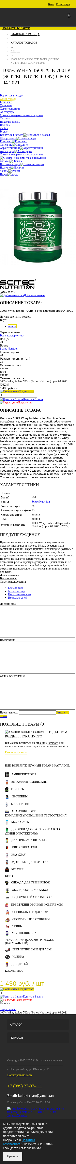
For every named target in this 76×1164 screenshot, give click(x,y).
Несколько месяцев (19, 594)
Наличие (5, 167)
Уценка (18, 956)
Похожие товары (10, 164)
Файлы (4, 170)
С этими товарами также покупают (21, 154)
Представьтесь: (9, 712)
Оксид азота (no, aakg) (30, 889)
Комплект (6, 141)
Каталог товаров (16, 28)
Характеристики (10, 147)
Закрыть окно (8, 1009)
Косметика (14, 970)
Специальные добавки (30, 912)
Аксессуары (7, 151)
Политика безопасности (19, 1142)
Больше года (15, 587)
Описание (6, 144)
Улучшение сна (24, 933)
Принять (12, 1156)
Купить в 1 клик (33, 399)
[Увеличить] (38, 277)
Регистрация (63, 4)
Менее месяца (16, 591)
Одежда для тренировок (30, 882)
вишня (12, 326)
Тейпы (17, 926)
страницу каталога (47, 742)
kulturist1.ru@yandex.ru (36, 1096)
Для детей (20, 964)
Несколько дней (17, 597)
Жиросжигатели (24, 847)
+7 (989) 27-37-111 (24, 1085)
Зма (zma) (18, 854)
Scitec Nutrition (9, 348)
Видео (3, 174)
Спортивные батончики (31, 919)
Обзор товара (8, 138)
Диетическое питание (29, 839)
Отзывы (5, 161)
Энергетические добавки (32, 949)
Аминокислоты (24, 774)
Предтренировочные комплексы (37, 904)
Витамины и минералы (29, 781)
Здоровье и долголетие (30, 862)
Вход (51, 4)
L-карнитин (20, 803)
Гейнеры (18, 789)
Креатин (17, 869)
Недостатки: (7, 639)
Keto (9, 876)
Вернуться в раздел (11, 134)
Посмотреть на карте (19, 1075)
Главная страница (16, 752)
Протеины (20, 796)
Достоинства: (8, 603)
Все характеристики (12, 335)
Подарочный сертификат (32, 897)
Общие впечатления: (12, 675)
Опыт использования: (13, 581)
